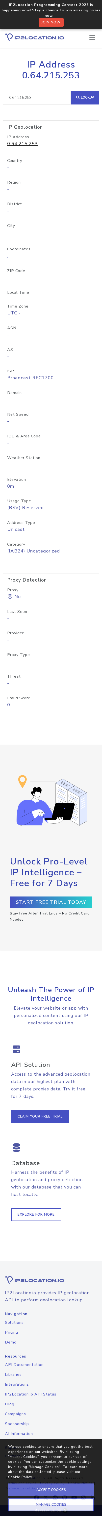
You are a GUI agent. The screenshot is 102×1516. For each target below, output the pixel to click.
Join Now (51, 22)
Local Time (18, 292)
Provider (15, 633)
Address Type (21, 522)
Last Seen (17, 611)
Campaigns (15, 1414)
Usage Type (19, 501)
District (14, 204)
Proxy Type (18, 654)
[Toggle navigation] (92, 37)
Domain (14, 393)
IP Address (18, 137)
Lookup (87, 97)
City (11, 225)
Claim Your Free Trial (40, 1116)
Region (14, 182)
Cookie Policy (20, 1477)
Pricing (11, 1332)
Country (14, 160)
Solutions (14, 1322)
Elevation (16, 479)
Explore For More (36, 1214)
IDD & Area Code (24, 436)
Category (16, 544)
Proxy (13, 590)
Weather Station (23, 458)
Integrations (17, 1384)
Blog (9, 1404)
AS (10, 349)
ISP (10, 371)
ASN (11, 328)
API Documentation (24, 1364)
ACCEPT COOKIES (51, 1489)
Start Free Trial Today (51, 902)
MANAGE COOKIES (51, 1504)
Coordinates (19, 249)
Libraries (13, 1374)
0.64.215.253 (22, 143)
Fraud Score (18, 698)
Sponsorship (17, 1424)
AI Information (19, 1433)
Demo (11, 1342)
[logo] (51, 1280)
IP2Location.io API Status (30, 1394)
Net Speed (18, 414)
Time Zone (17, 306)
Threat (14, 676)
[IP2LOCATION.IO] (34, 37)
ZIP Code (16, 271)
